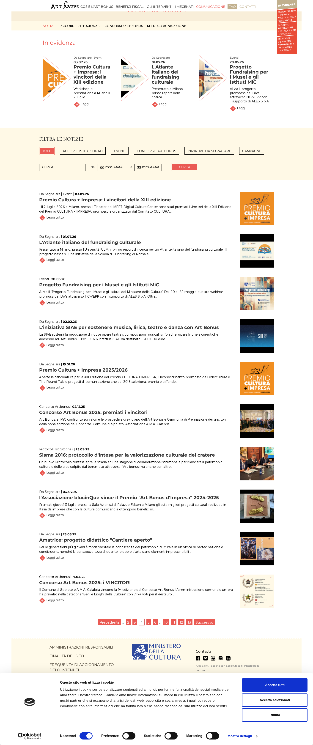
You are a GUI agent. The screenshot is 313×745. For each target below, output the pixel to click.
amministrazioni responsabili (81, 647)
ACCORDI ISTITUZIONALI (80, 26)
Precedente (110, 622)
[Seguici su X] (205, 658)
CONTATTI (247, 7)
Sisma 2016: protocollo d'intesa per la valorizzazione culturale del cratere (127, 455)
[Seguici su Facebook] (198, 658)
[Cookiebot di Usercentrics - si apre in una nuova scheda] (30, 736)
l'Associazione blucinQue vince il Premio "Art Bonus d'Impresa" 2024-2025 (129, 497)
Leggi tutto (55, 217)
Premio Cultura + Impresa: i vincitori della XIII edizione (287, 16)
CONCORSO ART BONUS (123, 26)
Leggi (85, 104)
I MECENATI (184, 7)
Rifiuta (274, 715)
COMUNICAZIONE (210, 7)
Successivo (204, 622)
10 (166, 622)
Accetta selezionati (275, 700)
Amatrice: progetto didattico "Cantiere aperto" (95, 540)
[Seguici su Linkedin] (228, 658)
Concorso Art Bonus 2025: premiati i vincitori (93, 412)
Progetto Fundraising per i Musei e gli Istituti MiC (287, 30)
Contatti (203, 651)
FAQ (232, 7)
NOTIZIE (49, 26)
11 (173, 622)
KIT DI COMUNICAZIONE (166, 26)
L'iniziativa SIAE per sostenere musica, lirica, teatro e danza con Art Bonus (129, 327)
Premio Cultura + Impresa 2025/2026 (83, 370)
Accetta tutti (275, 685)
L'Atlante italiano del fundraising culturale (165, 74)
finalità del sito (66, 656)
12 (181, 622)
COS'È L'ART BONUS (96, 7)
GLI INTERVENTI (159, 7)
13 (189, 622)
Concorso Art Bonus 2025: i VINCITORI (85, 582)
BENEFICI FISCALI (130, 7)
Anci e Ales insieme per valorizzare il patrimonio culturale (286, 44)
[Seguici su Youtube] (213, 658)
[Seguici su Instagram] (220, 658)
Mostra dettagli (240, 736)
